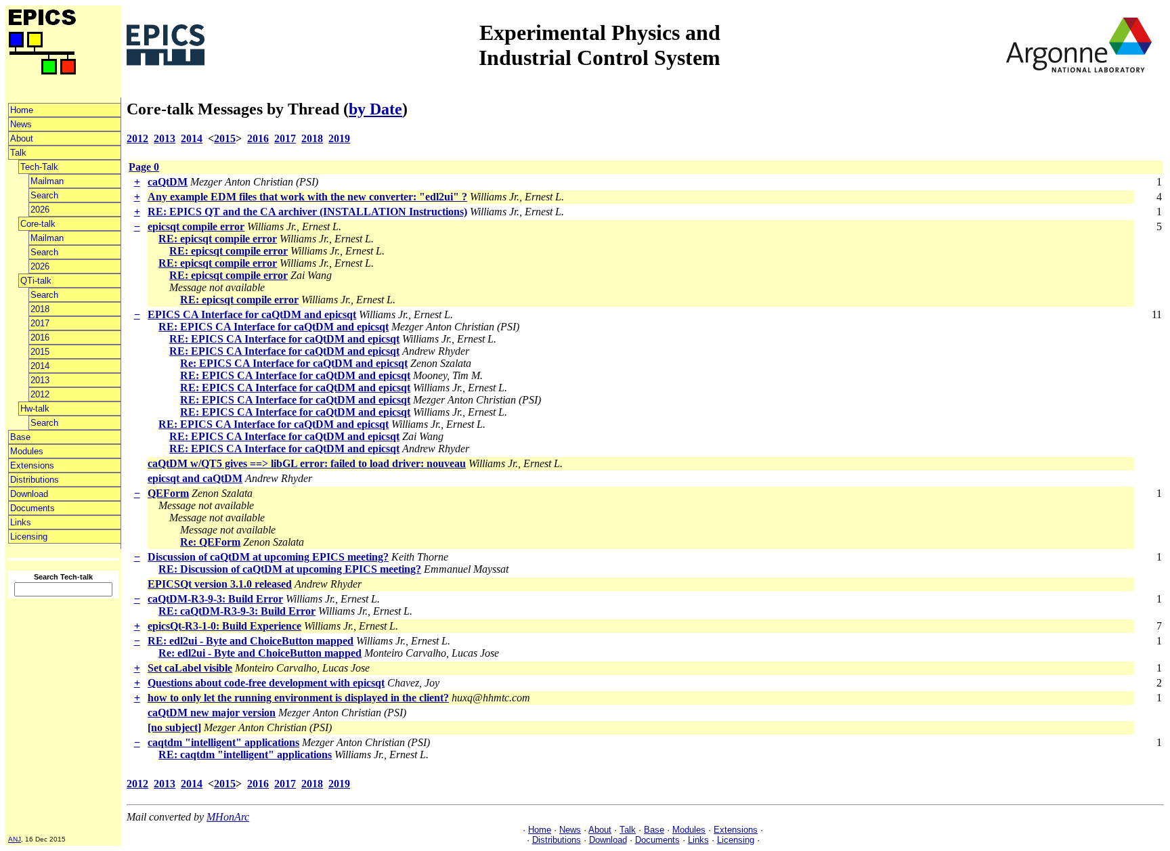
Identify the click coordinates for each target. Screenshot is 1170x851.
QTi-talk (35, 281)
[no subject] (174, 727)
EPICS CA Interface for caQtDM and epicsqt (252, 314)
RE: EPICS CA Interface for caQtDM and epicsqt (273, 326)
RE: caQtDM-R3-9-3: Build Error (237, 611)
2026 (39, 209)
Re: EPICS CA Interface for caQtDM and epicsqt (294, 363)
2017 (39, 323)
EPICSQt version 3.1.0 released (220, 584)
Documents (32, 508)
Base (20, 437)
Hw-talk (34, 408)
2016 (39, 337)
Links (20, 522)
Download (29, 494)
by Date (375, 109)
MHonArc (228, 817)
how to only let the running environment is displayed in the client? (298, 697)
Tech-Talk (39, 167)
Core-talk (38, 224)
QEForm (168, 493)
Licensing (28, 536)
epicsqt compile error (196, 226)
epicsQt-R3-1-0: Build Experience (224, 626)
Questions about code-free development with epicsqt (266, 683)
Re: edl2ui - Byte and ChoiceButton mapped (260, 653)
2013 (39, 380)
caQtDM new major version (212, 712)
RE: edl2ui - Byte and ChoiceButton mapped (250, 641)
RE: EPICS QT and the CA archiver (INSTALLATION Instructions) (307, 211)
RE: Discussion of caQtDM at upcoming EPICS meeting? (289, 569)
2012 (39, 394)
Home (21, 110)
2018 (39, 309)
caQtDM (168, 182)
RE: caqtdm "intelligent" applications (245, 754)
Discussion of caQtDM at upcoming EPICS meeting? (268, 557)
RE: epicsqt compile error (217, 238)
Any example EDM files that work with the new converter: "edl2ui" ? (307, 196)
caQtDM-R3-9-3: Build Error (215, 599)
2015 (39, 352)
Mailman (47, 181)
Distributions (34, 480)
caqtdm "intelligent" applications (223, 742)
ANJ (14, 839)
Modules (26, 451)
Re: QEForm (210, 542)
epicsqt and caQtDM (195, 478)
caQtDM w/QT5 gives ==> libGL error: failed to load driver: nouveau (307, 463)
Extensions (32, 465)
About (21, 138)
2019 (339, 138)
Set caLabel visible (190, 668)
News (21, 124)
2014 (39, 366)
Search (44, 195)
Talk (18, 153)
